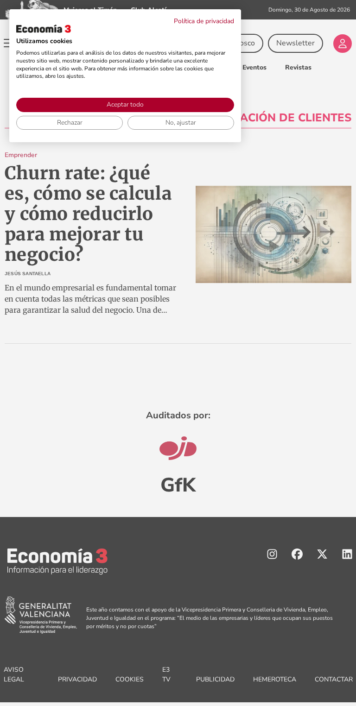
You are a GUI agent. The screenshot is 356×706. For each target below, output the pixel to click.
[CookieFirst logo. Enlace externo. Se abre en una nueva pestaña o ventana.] (43, 29)
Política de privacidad (204, 21)
